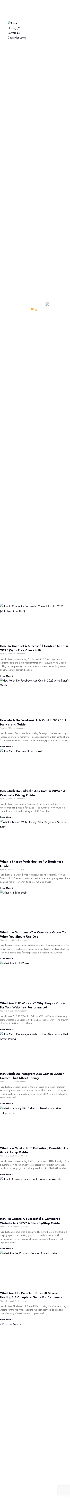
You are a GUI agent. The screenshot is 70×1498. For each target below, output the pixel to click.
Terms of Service (15, 1409)
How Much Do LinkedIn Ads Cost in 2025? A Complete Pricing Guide (32, 793)
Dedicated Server (37, 54)
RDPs (9, 1475)
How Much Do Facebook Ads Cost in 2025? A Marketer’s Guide (33, 722)
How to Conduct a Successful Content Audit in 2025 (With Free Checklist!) (34, 648)
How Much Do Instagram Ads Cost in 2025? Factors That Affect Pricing (32, 1076)
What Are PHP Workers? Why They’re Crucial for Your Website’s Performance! (33, 1005)
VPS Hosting (33, 42)
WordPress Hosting (38, 30)
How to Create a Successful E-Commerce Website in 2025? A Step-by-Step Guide (30, 1221)
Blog (8, 1394)
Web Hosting (34, 19)
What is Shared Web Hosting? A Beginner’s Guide (32, 863)
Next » (17, 1324)
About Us (11, 1402)
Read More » (6, 675)
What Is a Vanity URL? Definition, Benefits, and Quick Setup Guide (34, 1150)
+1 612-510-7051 (19, 1363)
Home (29, 7)
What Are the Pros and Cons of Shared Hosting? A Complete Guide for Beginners (31, 1295)
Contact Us (12, 1424)
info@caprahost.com (21, 1372)
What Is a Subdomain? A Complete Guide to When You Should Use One (33, 934)
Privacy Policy (14, 1416)
